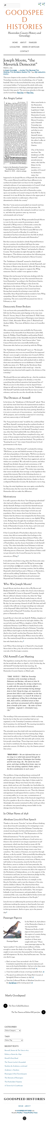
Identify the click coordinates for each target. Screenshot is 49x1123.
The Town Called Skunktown (17, 1006)
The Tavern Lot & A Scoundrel (15, 1062)
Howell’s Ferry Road (11, 1058)
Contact (24, 51)
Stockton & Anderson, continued (16, 1066)
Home (15, 42)
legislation (41, 72)
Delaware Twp (34, 70)
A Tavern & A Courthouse (14, 1086)
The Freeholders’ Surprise (13, 1082)
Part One (20, 93)
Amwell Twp (24, 70)
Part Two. (30, 93)
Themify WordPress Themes (30, 1113)
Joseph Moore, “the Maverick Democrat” (20, 62)
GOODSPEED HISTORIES (23, 1111)
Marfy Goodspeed (11, 70)
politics (5, 74)
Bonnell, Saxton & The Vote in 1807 (17, 1050)
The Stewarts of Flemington (14, 1078)
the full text (13, 983)
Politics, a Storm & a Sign (13, 1054)
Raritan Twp (26, 72)
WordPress (19, 1113)
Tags (7, 1036)
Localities (15, 47)
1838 (36, 72)
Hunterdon (17, 72)
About (23, 42)
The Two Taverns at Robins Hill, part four (27, 1012)
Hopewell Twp (8, 72)
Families (33, 42)
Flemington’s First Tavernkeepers (16, 1074)
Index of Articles (30, 47)
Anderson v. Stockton (12, 1070)
